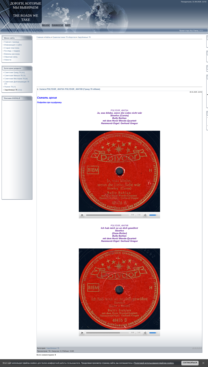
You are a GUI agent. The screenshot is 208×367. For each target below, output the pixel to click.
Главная (46, 25)
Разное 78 (8, 87)
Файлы (48, 37)
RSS (201, 31)
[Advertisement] (17, 150)
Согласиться (190, 363)
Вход (68, 25)
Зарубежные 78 (10, 90)
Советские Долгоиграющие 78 (16, 82)
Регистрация (57, 25)
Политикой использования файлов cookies (154, 363)
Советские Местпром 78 (14, 79)
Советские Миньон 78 (13, 75)
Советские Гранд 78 (12, 72)
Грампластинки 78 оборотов (64, 37)
